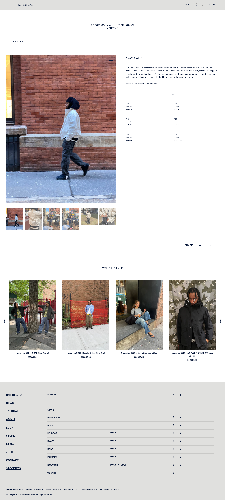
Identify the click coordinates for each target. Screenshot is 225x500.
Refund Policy (71, 489)
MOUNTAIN (52, 433)
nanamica (51, 395)
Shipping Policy (89, 489)
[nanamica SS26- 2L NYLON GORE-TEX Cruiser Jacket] (192, 315)
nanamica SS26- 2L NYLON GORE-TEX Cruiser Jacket (192, 354)
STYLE (10, 444)
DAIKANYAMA (54, 417)
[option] (61, 129)
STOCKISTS (13, 468)
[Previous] (10, 129)
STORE (10, 435)
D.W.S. (50, 425)
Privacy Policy (53, 489)
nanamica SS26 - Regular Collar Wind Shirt (86, 353)
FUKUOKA (52, 457)
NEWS (10, 403)
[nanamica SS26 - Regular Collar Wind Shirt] (86, 315)
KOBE (50, 449)
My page (188, 5)
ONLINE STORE (15, 395)
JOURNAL (12, 411)
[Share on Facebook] (211, 245)
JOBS (9, 452)
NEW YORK (134, 57)
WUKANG (51, 473)
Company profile (14, 489)
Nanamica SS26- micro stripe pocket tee (139, 353)
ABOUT (10, 419)
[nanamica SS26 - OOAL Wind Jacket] (32, 315)
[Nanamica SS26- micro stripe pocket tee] (139, 315)
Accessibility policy (110, 489)
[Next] (112, 129)
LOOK (9, 427)
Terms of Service (34, 489)
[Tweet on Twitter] (200, 245)
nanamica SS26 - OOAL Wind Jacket (33, 353)
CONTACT (12, 460)
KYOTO (50, 441)
